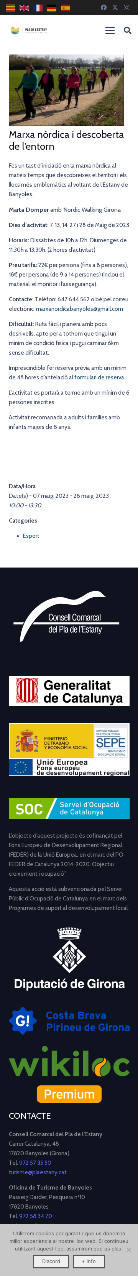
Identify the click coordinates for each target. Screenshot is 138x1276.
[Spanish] (66, 7)
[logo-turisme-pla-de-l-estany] (29, 30)
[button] (127, 30)
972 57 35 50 (35, 1162)
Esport (31, 535)
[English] (25, 7)
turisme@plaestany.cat (38, 1172)
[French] (38, 7)
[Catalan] (11, 7)
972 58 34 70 (35, 1216)
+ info (89, 1261)
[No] (128, 1250)
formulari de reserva (99, 377)
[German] (52, 7)
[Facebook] (103, 7)
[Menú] (110, 30)
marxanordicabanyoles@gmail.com (79, 308)
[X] (115, 7)
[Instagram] (126, 7)
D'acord (51, 1261)
